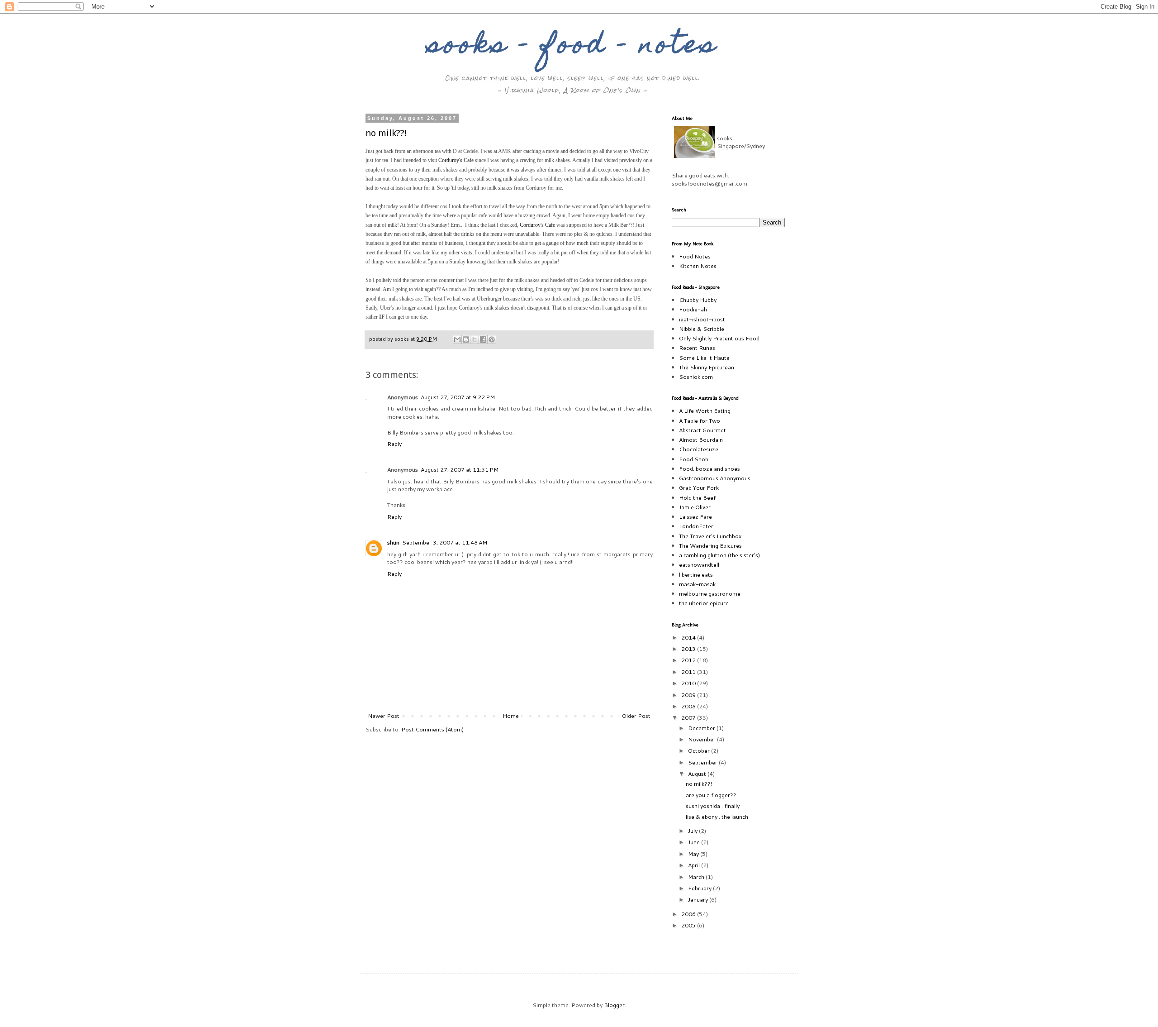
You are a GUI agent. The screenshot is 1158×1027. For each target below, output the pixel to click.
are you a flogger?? (711, 795)
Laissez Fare (695, 516)
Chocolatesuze (698, 449)
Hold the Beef (697, 497)
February (700, 888)
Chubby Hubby (698, 300)
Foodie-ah (693, 309)
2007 (689, 717)
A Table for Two (699, 420)
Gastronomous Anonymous (714, 478)
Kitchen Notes (698, 266)
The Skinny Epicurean (706, 367)
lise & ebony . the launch (717, 816)
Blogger (614, 1005)
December (702, 728)
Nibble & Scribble (701, 329)
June (694, 842)
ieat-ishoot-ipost (702, 319)
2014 (689, 637)
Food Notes (695, 256)
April (694, 865)
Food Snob (693, 459)
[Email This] (457, 339)
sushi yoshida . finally (713, 806)
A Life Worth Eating (705, 410)
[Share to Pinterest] (491, 339)
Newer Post (383, 716)
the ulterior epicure (704, 603)
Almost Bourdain (701, 439)
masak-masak (697, 584)
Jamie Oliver (695, 507)
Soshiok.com (696, 377)
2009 (689, 695)
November (702, 739)
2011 (689, 672)
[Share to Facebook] (483, 339)
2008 (689, 706)
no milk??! (386, 133)
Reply (394, 443)
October (699, 750)
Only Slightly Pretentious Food (719, 338)
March (697, 877)
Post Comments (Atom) (432, 729)
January (698, 899)
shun (393, 542)
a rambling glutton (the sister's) (719, 555)
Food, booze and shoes (709, 468)
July (693, 830)
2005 (689, 925)
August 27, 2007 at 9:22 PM (458, 397)
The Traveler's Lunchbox (710, 536)
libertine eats (696, 574)
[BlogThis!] (465, 339)
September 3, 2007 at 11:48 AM (444, 542)
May (694, 854)
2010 (689, 683)
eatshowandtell (699, 564)
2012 (689, 660)
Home (511, 716)
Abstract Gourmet (702, 430)
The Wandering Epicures (710, 545)
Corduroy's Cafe (456, 160)
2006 (689, 914)
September (703, 762)
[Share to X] (474, 339)
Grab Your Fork (699, 487)
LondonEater (696, 526)
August (697, 773)
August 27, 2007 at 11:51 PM (459, 469)
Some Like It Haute (704, 357)
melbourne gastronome (709, 593)
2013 (689, 649)
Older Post (636, 716)
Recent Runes (697, 348)
